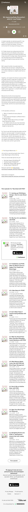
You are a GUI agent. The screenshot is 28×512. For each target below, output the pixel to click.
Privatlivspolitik (19, 491)
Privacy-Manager (9, 491)
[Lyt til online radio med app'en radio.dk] (22, 500)
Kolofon (9, 494)
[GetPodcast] (6, 2)
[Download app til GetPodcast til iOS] (18, 253)
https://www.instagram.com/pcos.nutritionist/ (13, 176)
